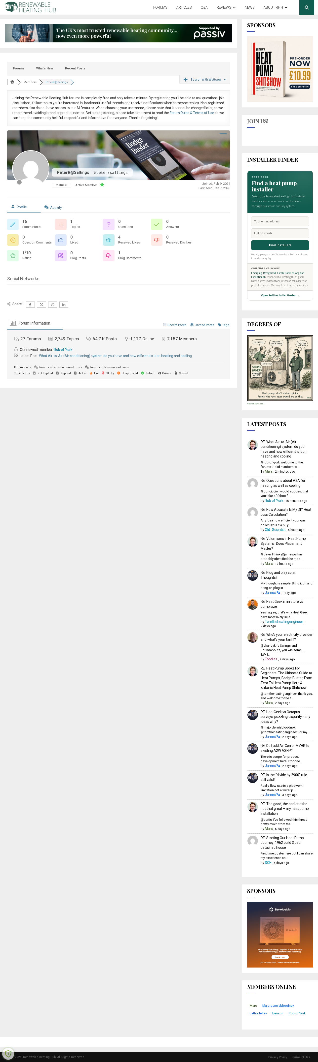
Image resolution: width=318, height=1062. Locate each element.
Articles (184, 7)
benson (277, 1013)
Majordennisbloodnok (278, 1005)
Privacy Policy (277, 1057)
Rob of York (63, 350)
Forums (160, 7)
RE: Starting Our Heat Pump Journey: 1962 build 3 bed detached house (282, 843)
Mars (269, 471)
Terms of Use (301, 1057)
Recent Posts (75, 68)
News (250, 7)
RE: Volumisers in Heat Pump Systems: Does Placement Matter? (283, 543)
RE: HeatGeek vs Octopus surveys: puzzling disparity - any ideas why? (285, 717)
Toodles (271, 659)
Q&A (204, 7)
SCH (268, 863)
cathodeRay (258, 1013)
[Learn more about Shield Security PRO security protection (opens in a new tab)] (8, 1054)
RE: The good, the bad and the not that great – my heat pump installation (285, 809)
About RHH (273, 7)
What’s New (44, 68)
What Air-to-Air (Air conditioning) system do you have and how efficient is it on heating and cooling (115, 356)
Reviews (224, 7)
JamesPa (272, 593)
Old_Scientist (275, 530)
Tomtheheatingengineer (284, 622)
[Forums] (12, 82)
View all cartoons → (256, 404)
